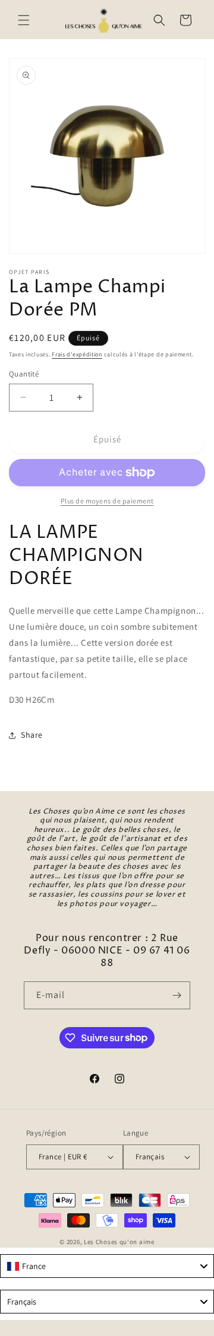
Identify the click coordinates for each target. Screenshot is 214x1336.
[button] (24, 20)
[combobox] (107, 1266)
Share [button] (32, 734)
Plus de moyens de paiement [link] (107, 500)
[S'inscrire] (176, 995)
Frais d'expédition (77, 354)
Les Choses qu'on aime (119, 1242)
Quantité (24, 374)
